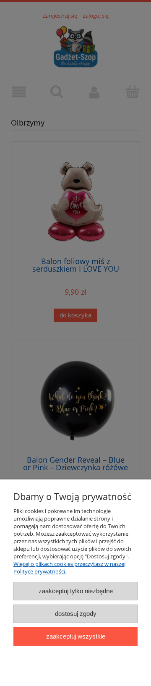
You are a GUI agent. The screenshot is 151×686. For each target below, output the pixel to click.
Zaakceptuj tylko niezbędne (76, 590)
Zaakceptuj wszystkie (75, 636)
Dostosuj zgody (75, 613)
